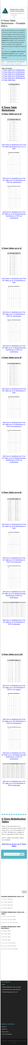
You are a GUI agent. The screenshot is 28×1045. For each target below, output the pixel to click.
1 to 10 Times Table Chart (7, 899)
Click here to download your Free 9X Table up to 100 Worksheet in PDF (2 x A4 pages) (14, 687)
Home (3, 984)
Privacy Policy (5, 1031)
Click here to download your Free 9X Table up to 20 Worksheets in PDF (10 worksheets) (14, 424)
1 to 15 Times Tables (6, 936)
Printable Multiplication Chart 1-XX (10, 992)
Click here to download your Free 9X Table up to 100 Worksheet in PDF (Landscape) (14, 783)
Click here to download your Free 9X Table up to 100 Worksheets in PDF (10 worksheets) (14, 721)
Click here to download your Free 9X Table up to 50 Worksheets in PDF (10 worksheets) (14, 560)
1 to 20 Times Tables (6, 939)
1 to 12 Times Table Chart (7, 902)
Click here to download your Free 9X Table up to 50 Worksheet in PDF (14, 526)
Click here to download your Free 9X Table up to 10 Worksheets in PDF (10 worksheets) (14, 180)
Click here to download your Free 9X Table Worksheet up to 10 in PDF (14, 147)
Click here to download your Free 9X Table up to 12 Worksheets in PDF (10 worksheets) (14, 314)
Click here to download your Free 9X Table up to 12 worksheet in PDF (14, 280)
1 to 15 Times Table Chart (7, 905)
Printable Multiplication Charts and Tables (11, 987)
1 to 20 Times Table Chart (7, 908)
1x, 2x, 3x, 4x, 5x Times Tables (8, 916)
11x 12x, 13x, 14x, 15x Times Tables (9, 922)
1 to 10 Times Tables (6, 930)
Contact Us (4, 1029)
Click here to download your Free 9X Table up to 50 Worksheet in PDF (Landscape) (14, 622)
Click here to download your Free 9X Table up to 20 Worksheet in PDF (14, 391)
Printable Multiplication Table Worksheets (11, 989)
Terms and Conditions (7, 1034)
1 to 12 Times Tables (6, 933)
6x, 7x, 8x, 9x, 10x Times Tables (8, 919)
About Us (4, 1026)
